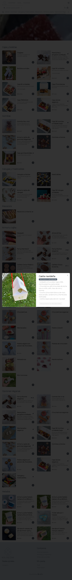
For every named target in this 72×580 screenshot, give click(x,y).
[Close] (67, 275)
